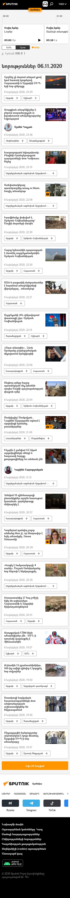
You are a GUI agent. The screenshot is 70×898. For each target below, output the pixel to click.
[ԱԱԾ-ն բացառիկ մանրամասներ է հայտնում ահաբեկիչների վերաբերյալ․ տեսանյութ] (55, 287)
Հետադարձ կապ (12, 853)
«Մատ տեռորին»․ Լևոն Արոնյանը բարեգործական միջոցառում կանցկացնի (20, 350)
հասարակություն (14, 370)
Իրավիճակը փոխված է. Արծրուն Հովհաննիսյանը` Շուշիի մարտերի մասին (19, 220)
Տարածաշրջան (13, 335)
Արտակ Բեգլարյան (33, 753)
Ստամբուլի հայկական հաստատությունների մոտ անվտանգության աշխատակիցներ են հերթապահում (20, 703)
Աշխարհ (28, 97)
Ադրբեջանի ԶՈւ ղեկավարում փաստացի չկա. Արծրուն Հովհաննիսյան (21, 318)
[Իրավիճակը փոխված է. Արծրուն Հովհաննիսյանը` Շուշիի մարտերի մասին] (55, 222)
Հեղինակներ (12, 140)
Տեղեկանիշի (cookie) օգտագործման (24, 848)
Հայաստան (29, 270)
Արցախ (9, 97)
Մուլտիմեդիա (38, 438)
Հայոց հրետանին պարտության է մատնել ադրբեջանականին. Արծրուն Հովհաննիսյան (23, 253)
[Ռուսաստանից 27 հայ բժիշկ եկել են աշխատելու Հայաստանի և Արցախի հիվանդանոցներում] (55, 604)
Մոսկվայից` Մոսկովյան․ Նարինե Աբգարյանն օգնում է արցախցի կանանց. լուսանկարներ (22, 422)
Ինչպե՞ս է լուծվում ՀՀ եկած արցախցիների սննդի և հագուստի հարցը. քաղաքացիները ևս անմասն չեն (23, 455)
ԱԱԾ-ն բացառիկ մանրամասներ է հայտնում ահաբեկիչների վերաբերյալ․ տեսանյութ (23, 285)
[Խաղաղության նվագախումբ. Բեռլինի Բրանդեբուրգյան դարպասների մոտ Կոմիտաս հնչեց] (55, 157)
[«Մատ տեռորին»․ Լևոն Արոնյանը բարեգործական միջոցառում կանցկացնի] (55, 354)
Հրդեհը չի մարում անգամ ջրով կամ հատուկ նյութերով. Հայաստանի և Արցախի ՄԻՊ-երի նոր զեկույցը (22, 82)
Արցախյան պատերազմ (36, 686)
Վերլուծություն (53, 793)
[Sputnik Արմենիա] (11, 5)
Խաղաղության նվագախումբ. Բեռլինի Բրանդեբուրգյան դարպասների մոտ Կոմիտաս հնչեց (21, 157)
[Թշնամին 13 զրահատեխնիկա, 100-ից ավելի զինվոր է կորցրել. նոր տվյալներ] (55, 670)
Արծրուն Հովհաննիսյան (36, 238)
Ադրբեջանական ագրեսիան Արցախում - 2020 (29, 173)
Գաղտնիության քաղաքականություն (24, 844)
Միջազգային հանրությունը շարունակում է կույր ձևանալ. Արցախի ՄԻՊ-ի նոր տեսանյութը (21, 737)
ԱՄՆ (26, 653)
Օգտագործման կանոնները (18, 829)
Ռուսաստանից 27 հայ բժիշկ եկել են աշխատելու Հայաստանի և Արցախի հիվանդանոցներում (21, 602)
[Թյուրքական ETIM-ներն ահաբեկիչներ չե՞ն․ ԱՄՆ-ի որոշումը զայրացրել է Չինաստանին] (55, 637)
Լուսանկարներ (13, 438)
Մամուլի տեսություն (57, 31)
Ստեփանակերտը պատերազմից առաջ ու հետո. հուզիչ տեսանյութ (22, 188)
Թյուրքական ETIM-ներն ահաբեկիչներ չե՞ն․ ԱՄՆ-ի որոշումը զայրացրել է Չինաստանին (20, 637)
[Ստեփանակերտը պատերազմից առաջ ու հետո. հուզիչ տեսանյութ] (55, 190)
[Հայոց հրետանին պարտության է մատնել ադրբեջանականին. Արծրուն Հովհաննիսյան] (55, 255)
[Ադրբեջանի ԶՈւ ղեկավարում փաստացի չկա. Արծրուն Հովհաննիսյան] (55, 320)
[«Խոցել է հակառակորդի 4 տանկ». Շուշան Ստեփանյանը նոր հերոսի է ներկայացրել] (55, 570)
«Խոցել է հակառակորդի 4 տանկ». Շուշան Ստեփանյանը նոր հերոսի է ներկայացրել (22, 568)
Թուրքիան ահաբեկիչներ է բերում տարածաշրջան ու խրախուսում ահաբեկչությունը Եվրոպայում (22, 114)
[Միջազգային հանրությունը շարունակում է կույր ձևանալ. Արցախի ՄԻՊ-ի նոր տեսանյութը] (55, 737)
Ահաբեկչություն (37, 140)
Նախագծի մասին (12, 824)
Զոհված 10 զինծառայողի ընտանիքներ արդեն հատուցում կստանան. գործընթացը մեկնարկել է (23, 500)
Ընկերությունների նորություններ (21, 839)
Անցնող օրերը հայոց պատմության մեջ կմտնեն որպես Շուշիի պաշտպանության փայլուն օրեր (23, 387)
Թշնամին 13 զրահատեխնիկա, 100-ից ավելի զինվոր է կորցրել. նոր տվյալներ (23, 668)
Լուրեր (8, 31)
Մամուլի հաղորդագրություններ (21, 834)
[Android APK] (13, 863)
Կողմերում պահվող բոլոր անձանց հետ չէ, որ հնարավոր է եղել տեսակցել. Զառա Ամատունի (23, 535)
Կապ (39, 829)
